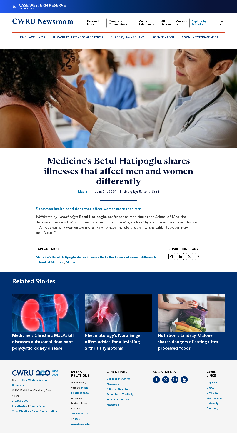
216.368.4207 (79, 413)
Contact (182, 21)
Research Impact (93, 23)
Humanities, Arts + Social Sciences (78, 37)
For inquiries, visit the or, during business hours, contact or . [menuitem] (80, 403)
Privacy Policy (37, 406)
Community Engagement (200, 37)
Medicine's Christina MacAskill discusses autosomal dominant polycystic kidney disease (43, 342)
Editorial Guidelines (118, 389)
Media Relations (145, 23)
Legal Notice (19, 406)
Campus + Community (117, 23)
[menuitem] (31, 37)
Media (70, 262)
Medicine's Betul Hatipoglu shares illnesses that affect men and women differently (96, 257)
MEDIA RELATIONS (80, 374)
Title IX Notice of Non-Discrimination (34, 411)
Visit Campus (214, 398)
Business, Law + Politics (128, 37)
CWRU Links (211, 374)
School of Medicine (50, 262)
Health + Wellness (31, 37)
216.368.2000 (20, 400)
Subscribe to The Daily (120, 394)
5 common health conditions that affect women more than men (88, 208)
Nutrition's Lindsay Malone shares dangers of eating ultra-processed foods (189, 342)
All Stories (166, 23)
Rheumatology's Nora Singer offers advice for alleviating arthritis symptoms (113, 342)
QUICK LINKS (117, 372)
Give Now (212, 392)
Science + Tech (163, 37)
